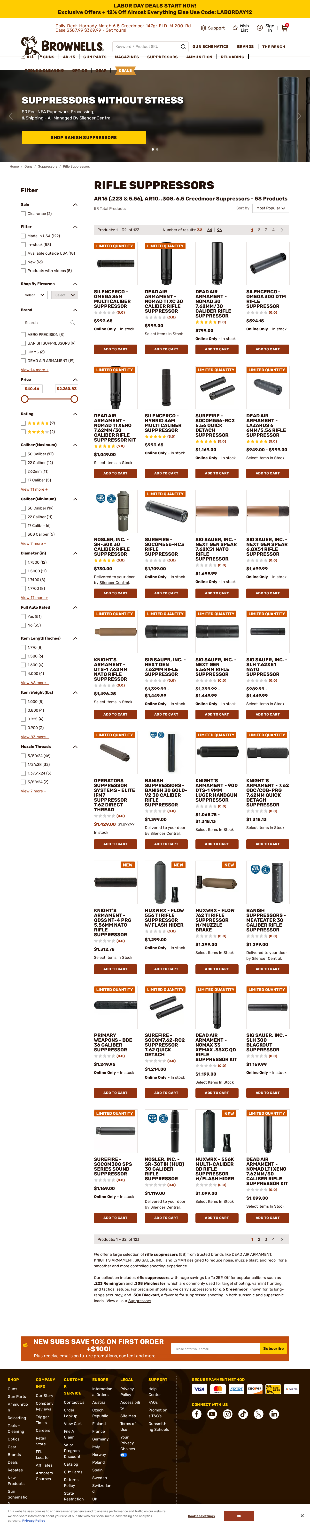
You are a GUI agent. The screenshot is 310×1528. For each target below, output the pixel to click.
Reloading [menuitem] (233, 57)
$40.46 (32, 388)
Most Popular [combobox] (268, 208)
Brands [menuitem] (245, 46)
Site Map (128, 1416)
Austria (99, 1402)
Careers (43, 1430)
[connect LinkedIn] (274, 1414)
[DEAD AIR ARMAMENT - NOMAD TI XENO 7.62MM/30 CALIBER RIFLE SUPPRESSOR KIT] (116, 387)
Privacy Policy (33, 1520)
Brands (14, 1454)
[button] (265, 28)
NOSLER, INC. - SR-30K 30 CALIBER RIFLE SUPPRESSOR (112, 546)
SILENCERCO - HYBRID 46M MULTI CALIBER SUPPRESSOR (163, 423)
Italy (96, 1447)
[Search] (183, 47)
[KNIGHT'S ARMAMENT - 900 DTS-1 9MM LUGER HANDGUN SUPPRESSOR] (217, 753)
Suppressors (47, 166)
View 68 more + (35, 682)
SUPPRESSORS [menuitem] (162, 57)
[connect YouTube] (212, 1414)
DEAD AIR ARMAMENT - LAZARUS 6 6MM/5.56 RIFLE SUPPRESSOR (266, 425)
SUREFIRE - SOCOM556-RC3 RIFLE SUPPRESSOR (164, 546)
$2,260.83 (67, 388)
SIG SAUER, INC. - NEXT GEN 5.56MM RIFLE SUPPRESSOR (216, 667)
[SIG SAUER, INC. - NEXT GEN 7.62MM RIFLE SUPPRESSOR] (166, 631)
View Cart (73, 1423)
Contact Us (74, 1402)
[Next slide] (299, 116)
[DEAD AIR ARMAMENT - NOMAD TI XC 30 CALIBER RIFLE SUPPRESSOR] (166, 264)
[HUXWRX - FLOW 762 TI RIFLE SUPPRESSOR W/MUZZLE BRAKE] (217, 882)
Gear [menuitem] (101, 70)
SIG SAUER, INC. (149, 1260)
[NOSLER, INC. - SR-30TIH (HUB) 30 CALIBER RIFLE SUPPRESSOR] (166, 1131)
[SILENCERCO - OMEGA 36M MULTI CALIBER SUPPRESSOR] (116, 264)
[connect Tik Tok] (243, 1414)
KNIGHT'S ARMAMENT (113, 1260)
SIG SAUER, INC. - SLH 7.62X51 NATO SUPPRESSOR (266, 667)
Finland (99, 1423)
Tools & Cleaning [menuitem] (44, 70)
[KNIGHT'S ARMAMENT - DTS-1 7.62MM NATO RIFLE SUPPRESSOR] (116, 631)
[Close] (302, 1515)
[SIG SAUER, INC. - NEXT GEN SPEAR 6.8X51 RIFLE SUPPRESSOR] (268, 511)
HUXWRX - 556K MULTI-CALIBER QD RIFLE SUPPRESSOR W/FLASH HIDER (214, 1169)
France (98, 1431)
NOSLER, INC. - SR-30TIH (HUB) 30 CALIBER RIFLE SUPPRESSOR (164, 1169)
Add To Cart (115, 349)
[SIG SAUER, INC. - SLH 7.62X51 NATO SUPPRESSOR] (268, 631)
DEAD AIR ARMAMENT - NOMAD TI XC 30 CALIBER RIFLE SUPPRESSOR (164, 301)
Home (14, 166)
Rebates (15, 1470)
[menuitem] (30, 57)
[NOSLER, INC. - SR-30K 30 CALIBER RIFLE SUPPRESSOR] (116, 511)
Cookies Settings (201, 1516)
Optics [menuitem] (79, 70)
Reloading (17, 1418)
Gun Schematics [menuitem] (211, 46)
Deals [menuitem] (125, 70)
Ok (239, 1516)
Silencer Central (114, 582)
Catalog (71, 1464)
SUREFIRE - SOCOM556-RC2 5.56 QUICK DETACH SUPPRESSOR (215, 425)
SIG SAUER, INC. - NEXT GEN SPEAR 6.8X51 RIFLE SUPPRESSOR (267, 546)
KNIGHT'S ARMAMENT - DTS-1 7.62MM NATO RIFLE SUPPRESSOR (111, 669)
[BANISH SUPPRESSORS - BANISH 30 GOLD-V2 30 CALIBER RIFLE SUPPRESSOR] (166, 753)
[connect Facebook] (197, 1414)
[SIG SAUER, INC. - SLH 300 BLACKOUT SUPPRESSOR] (268, 1007)
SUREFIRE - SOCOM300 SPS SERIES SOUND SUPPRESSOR (113, 1166)
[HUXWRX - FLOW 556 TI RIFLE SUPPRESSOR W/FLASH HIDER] (166, 882)
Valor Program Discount (72, 1451)
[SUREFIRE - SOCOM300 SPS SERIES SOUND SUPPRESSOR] (116, 1131)
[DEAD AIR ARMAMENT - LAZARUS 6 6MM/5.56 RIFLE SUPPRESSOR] (268, 387)
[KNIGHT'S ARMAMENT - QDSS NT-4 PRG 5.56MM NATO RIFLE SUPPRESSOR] (116, 882)
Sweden (99, 1478)
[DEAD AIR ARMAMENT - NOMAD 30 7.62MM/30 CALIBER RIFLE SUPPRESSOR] (217, 264)
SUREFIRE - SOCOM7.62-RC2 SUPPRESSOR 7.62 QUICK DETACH (165, 1045)
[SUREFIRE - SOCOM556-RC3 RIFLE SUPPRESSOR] (166, 511)
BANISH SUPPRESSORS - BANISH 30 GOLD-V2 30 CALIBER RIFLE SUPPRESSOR (166, 792)
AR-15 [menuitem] (69, 57)
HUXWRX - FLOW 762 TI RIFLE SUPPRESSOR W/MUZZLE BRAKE (215, 920)
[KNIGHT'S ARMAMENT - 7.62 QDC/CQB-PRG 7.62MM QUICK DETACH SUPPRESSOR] (268, 753)
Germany (100, 1439)
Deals (13, 1462)
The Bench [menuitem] (274, 46)
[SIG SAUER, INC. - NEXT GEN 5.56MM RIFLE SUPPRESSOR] (217, 631)
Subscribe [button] (273, 1348)
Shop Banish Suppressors (84, 137)
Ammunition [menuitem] (199, 57)
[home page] (62, 46)
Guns (28, 166)
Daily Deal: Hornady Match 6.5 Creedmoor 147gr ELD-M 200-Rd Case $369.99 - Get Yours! (123, 28)
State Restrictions (74, 1499)
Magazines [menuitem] (127, 57)
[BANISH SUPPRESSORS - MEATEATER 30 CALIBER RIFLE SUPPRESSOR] (268, 882)
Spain (97, 1470)
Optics (14, 1439)
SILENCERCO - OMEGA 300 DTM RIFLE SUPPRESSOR (266, 299)
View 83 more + (35, 737)
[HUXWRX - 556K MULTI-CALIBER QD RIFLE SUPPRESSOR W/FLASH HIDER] (217, 1131)
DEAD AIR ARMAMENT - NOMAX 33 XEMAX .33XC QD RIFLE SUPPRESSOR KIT (216, 1047)
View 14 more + (34, 370)
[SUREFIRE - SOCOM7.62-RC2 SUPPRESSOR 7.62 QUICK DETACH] (166, 1007)
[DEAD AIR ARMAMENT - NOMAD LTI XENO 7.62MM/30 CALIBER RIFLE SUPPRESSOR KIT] (268, 1131)
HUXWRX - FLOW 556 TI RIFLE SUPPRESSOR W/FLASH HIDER (164, 917)
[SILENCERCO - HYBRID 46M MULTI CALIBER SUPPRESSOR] (166, 387)
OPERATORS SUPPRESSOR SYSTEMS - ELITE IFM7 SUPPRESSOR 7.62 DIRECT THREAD (114, 795)
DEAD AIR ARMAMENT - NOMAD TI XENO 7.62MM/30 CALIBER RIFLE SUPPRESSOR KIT (115, 427)
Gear (12, 1447)
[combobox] (34, 295)
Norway (99, 1454)
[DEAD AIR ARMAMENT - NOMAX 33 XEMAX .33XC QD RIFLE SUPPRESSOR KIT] (217, 1007)
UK (94, 1499)
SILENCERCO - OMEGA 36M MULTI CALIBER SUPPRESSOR (112, 299)
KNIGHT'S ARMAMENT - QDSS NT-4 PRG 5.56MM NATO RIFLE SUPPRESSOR (112, 922)
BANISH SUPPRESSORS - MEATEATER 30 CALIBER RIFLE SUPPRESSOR (266, 920)
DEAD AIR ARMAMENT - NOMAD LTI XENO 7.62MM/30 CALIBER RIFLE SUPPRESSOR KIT (267, 1171)
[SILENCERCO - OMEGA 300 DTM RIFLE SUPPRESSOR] (268, 264)
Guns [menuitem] (49, 57)
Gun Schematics (17, 1497)
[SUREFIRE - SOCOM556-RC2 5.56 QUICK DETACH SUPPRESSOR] (217, 387)
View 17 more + (34, 597)
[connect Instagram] (227, 1414)
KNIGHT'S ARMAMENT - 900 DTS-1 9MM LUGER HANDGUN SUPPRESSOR (216, 790)
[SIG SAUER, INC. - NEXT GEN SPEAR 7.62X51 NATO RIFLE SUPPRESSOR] (217, 511)
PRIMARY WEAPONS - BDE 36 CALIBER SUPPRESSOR (113, 1042)
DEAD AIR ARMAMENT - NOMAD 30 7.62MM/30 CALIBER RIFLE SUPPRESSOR (213, 303)
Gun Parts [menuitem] (95, 57)
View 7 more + (33, 543)
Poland (98, 1462)
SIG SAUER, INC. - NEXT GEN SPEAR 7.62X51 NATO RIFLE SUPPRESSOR (216, 549)
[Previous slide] (10, 116)
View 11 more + (34, 489)
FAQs (153, 1402)
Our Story (44, 1395)
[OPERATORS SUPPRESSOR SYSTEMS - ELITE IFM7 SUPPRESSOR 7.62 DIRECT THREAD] (116, 753)
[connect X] (259, 1414)
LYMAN (179, 1260)
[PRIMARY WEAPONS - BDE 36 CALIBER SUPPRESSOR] (116, 1007)
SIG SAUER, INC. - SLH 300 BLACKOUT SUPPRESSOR (266, 1042)
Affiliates (44, 1465)
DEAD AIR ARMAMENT (251, 1254)
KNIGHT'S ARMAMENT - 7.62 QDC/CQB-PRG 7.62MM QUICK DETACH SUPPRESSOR (267, 792)
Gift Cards (73, 1472)
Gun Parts (17, 1396)
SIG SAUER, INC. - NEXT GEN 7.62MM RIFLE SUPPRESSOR (165, 667)
